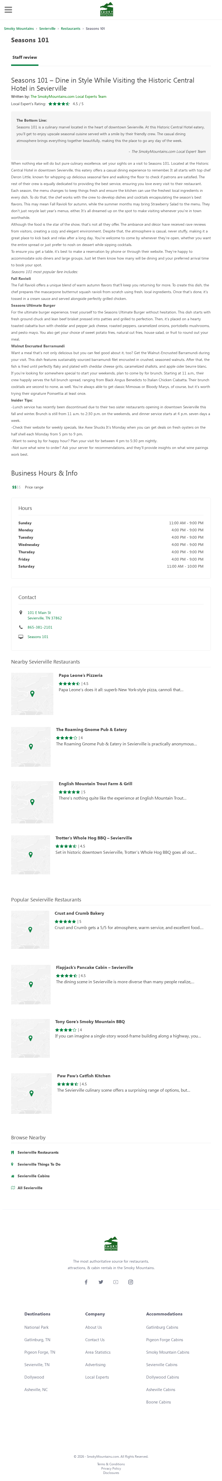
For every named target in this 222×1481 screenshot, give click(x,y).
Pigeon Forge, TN (39, 1352)
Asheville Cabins (160, 1389)
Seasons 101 (38, 636)
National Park (36, 1327)
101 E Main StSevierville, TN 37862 (45, 615)
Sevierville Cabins (161, 1364)
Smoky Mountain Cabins (167, 1352)
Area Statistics (97, 1352)
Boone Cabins (158, 1402)
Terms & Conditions (111, 1464)
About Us (93, 1327)
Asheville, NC (36, 1389)
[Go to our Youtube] (115, 1282)
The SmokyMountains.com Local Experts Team (68, 96)
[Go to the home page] (106, 9)
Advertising (95, 1364)
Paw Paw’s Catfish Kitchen (83, 1076)
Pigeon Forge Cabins (164, 1339)
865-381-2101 (40, 627)
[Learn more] (32, 694)
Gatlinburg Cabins (162, 1327)
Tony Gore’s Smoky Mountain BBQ (90, 1021)
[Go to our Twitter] (101, 1282)
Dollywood (34, 1377)
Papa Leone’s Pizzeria (81, 675)
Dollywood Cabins (162, 1377)
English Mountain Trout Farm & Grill (95, 784)
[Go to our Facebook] (86, 1282)
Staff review (24, 57)
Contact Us (95, 1339)
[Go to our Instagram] (130, 1282)
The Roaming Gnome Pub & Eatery (91, 729)
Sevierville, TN (37, 1364)
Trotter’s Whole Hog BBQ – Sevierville (94, 838)
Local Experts (97, 1377)
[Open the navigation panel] (8, 10)
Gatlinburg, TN (37, 1339)
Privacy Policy (111, 1468)
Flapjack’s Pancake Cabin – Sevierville (94, 967)
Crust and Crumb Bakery (79, 913)
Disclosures (111, 1473)
